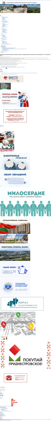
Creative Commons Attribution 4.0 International (9, 411)
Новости (2, 16)
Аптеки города (2, 409)
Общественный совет (3, 46)
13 (2, 389)
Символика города (4, 28)
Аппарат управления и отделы (5, 24)
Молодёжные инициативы (5, 49)
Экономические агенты (4, 36)
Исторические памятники (5, 30)
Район (1, 33)
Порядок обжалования (4, 42)
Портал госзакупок (4, 39)
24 (0, 390)
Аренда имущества (4, 25)
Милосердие (3, 18)
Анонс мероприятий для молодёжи (5, 50)
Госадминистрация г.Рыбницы (4, 20)
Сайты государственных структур (4, 408)
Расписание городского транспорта (4, 410)
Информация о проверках (5, 26)
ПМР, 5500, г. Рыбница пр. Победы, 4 (2, 414)
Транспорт (3, 23)
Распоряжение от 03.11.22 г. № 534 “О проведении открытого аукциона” (8, 66)
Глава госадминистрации (4, 21)
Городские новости (4, 17)
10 (0, 389)
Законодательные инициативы (5, 43)
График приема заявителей (6, 22)
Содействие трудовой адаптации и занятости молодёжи (8, 48)
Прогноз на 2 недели (2, 126)
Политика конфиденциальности (4, 51)
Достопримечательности (4, 32)
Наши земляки (3, 31)
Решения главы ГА (4, 41)
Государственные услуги (3, 45)
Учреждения (3, 35)
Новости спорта (4, 19)
